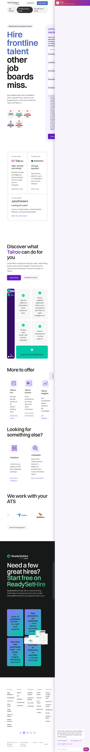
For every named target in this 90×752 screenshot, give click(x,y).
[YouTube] (34, 733)
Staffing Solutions (9, 725)
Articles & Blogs (48, 717)
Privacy (35, 742)
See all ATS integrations (17, 527)
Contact (39, 712)
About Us (39, 698)
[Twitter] (31, 733)
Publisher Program (30, 693)
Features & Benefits (31, 698)
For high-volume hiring (23, 10)
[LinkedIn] (24, 733)
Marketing (19, 699)
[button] (11, 324)
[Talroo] (46, 744)
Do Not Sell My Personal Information (24, 744)
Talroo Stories (39, 693)
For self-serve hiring (39, 10)
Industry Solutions (9, 720)
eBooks (48, 713)
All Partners (20, 705)
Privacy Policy (54, 128)
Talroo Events (9, 705)
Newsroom (40, 709)
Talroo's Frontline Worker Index (48, 695)
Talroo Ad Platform (9, 715)
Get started (11, 10)
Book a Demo (42, 3)
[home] (13, 3)
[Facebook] (20, 733)
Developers (31, 706)
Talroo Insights (9, 710)
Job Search (30, 3)
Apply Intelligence (10, 693)
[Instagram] (27, 733)
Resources (49, 701)
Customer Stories (48, 705)
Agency (19, 692)
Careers (39, 706)
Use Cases (31, 703)
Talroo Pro (10, 701)
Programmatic (21, 702)
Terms (52, 129)
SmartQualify (10, 698)
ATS (18, 696)
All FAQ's (48, 721)
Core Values (38, 702)
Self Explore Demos (30, 277)
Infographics (49, 710)
